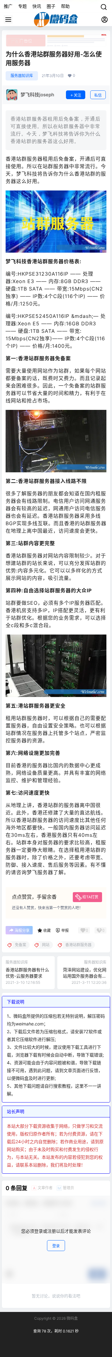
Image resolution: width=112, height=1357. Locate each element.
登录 (56, 1246)
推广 (8, 6)
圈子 (51, 6)
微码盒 (72, 1318)
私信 (98, 95)
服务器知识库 (22, 75)
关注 (77, 95)
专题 (22, 6)
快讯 (36, 6)
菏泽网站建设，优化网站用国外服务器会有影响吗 (84, 975)
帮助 (65, 6)
